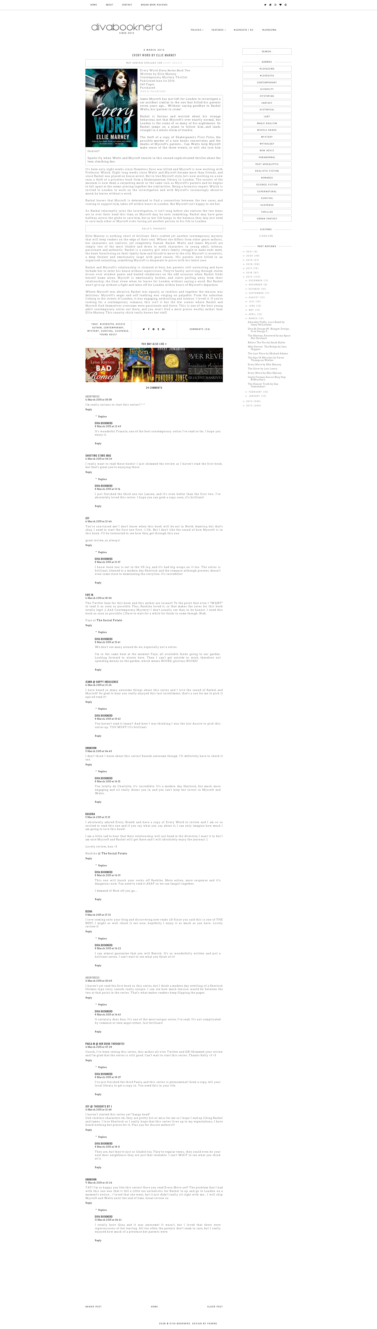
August (254, 297)
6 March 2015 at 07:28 (98, 1047)
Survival (107, 331)
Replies (102, 416)
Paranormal (267, 157)
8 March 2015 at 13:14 (107, 489)
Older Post (215, 1306)
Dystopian (267, 96)
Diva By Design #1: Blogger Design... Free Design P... (269, 330)
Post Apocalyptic (267, 164)
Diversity (267, 89)
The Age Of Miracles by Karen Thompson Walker (266, 359)
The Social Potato (109, 620)
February (256, 392)
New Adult (267, 150)
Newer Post (93, 1306)
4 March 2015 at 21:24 (98, 685)
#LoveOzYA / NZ (243, 30)
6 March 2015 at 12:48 (98, 1109)
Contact (127, 5)
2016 (249, 272)
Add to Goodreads (153, 91)
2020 (250, 256)
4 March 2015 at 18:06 (98, 598)
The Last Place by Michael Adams (268, 353)
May (252, 310)
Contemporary (114, 327)
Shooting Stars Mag (98, 455)
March (254, 318)
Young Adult (108, 334)
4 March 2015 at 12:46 (98, 521)
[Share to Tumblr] (158, 329)
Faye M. (89, 595)
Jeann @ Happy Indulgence (101, 682)
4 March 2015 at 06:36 (98, 458)
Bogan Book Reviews (154, 5)
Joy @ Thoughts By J (98, 1106)
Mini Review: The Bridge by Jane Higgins (267, 348)
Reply (88, 409)
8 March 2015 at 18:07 (108, 1077)
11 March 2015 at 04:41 (108, 1219)
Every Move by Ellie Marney (264, 364)
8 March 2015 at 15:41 (107, 642)
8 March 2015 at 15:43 (108, 718)
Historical (267, 109)
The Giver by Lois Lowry (262, 368)
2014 (249, 401)
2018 (250, 264)
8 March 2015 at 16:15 (107, 781)
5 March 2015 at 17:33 (98, 914)
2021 (250, 251)
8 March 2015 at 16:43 (108, 1014)
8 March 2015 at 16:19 (108, 875)
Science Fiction (267, 184)
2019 (250, 260)
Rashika (90, 814)
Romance (267, 178)
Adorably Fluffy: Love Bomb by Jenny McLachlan (266, 323)
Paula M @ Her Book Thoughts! (104, 1044)
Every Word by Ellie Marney (265, 373)
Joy (87, 518)
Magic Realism (267, 123)
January (255, 396)
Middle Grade (267, 130)
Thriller (267, 212)
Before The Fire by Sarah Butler (266, 342)
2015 (250, 277)
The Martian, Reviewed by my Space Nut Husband (269, 337)
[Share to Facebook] (149, 329)
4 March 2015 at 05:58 (98, 399)
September (257, 293)
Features (218, 30)
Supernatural (267, 191)
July (252, 301)
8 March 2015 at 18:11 (107, 1146)
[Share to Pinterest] (154, 329)
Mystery (93, 331)
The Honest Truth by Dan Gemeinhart (263, 385)
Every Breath (172, 63)
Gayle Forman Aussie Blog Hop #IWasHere (267, 378)
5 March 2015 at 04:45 (98, 751)
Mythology (267, 144)
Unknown (91, 748)
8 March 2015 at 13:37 (108, 562)
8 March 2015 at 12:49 (108, 426)
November (256, 284)
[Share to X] (144, 329)
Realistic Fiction (267, 171)
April (253, 314)
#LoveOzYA (107, 324)
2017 (249, 268)
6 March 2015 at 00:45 (98, 980)
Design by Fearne (204, 1323)
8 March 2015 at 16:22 (108, 948)
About (109, 5)
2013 (250, 405)
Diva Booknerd (104, 423)
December (256, 280)
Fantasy (267, 103)
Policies (196, 30)
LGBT (267, 116)
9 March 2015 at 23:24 (98, 1182)
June (252, 306)
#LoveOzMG (269, 30)
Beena (88, 911)
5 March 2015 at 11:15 (97, 817)
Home (93, 5)
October (255, 289)
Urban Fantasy (267, 218)
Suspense (122, 331)
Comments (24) (200, 329)
